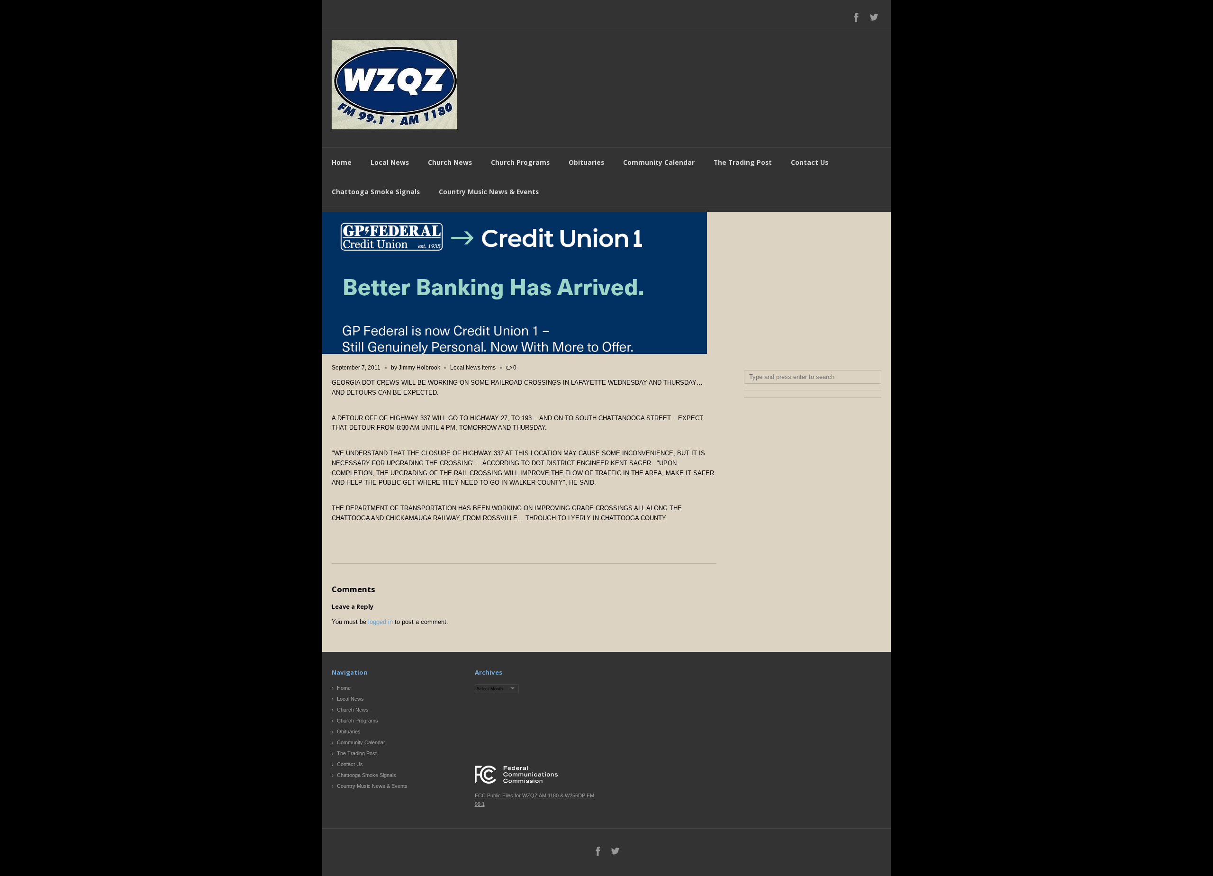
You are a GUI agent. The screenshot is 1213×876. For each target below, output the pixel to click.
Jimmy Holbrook (419, 367)
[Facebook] (856, 17)
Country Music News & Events (489, 191)
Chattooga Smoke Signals (376, 191)
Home (342, 162)
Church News (450, 162)
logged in (380, 621)
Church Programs (520, 162)
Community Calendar (659, 162)
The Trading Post (743, 162)
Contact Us (809, 162)
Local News (390, 162)
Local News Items (473, 367)
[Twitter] (873, 17)
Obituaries (586, 162)
